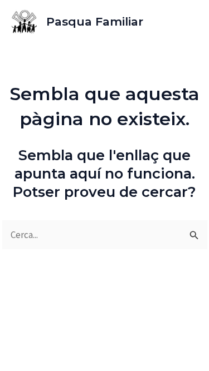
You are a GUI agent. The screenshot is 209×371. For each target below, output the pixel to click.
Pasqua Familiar (94, 21)
